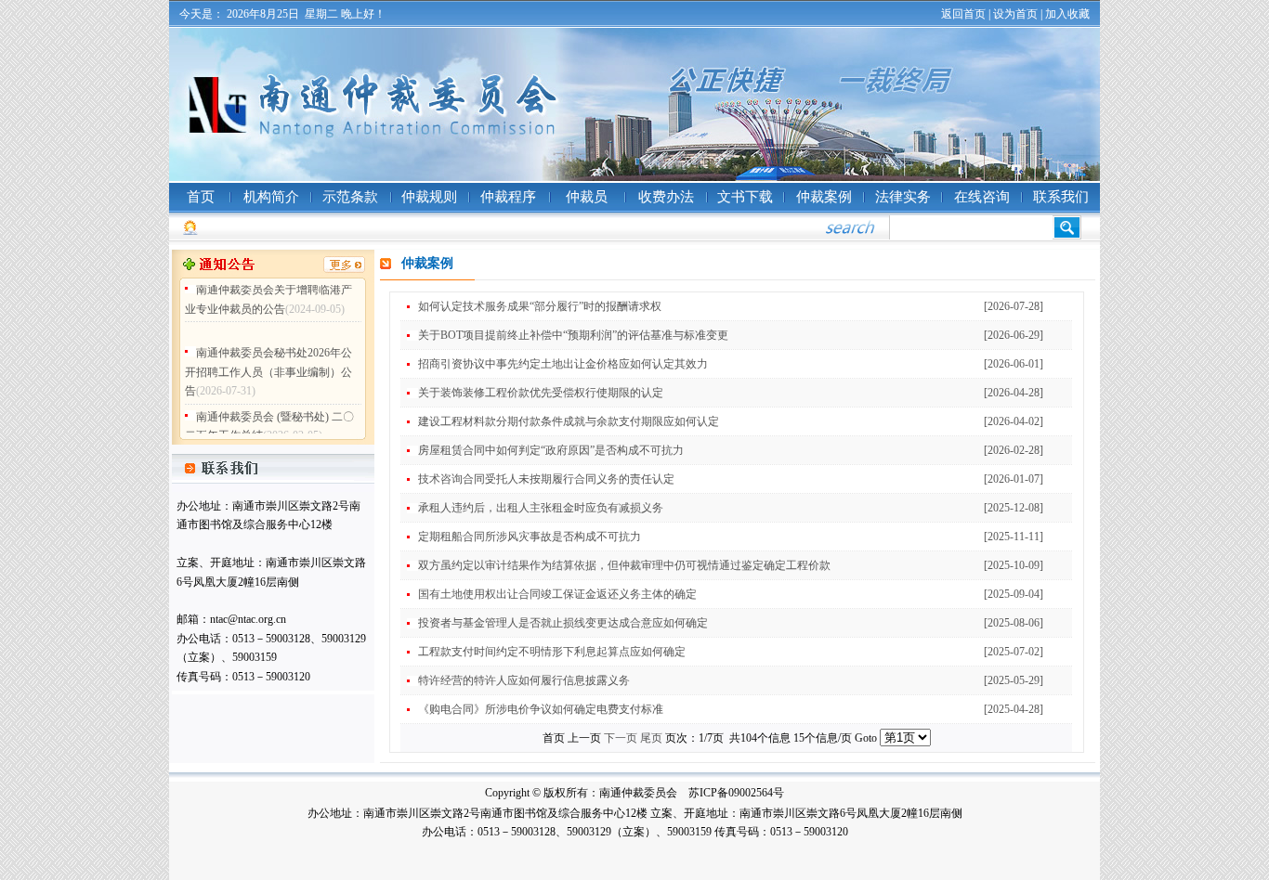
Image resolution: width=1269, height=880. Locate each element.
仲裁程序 (508, 196)
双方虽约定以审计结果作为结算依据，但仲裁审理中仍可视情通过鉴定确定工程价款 (624, 565)
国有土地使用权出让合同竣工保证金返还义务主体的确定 (557, 594)
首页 (201, 196)
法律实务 (903, 196)
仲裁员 (587, 196)
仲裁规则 (429, 196)
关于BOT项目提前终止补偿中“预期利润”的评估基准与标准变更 (573, 335)
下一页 (620, 737)
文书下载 (745, 196)
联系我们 (1061, 196)
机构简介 (271, 196)
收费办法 (666, 196)
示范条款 (350, 196)
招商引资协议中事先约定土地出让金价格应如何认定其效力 (563, 363)
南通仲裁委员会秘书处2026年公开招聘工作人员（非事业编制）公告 (268, 365)
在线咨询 (982, 196)
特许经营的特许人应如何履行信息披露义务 (524, 680)
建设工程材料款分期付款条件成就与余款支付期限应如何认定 (568, 421)
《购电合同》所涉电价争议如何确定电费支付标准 (540, 709)
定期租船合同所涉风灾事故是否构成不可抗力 (529, 536)
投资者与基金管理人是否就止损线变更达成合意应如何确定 (563, 622)
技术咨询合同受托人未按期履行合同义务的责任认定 (546, 478)
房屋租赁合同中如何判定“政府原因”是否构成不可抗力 (551, 450)
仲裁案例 (824, 196)
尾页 (651, 737)
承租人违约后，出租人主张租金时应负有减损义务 (540, 507)
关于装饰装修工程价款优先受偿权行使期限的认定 (540, 392)
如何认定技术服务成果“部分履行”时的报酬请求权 (539, 306)
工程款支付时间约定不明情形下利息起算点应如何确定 (552, 651)
